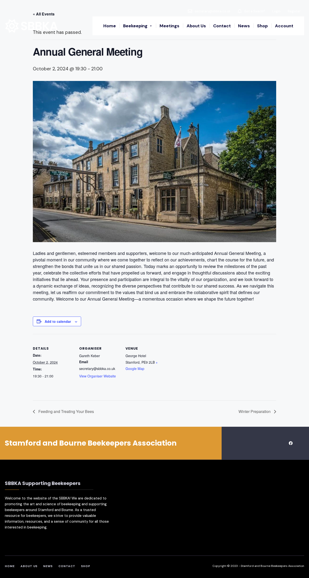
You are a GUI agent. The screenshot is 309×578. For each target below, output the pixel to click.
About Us (196, 26)
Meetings (169, 26)
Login (276, 11)
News (244, 26)
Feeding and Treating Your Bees (65, 411)
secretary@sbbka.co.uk (212, 11)
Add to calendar (58, 321)
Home (109, 26)
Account (284, 26)
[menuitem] (137, 25)
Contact (222, 26)
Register (294, 11)
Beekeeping (135, 26)
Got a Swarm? (254, 11)
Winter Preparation (255, 411)
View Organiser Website (97, 376)
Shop (262, 26)
